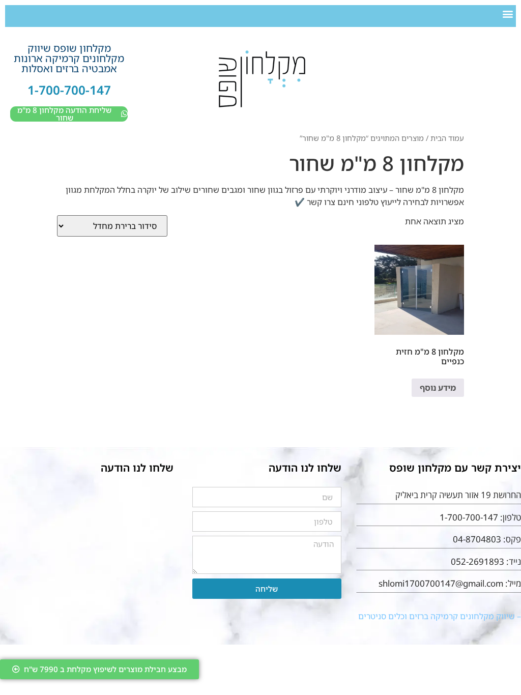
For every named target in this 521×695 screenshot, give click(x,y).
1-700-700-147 (69, 89)
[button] (507, 13)
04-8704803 (477, 539)
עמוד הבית (447, 138)
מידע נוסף (438, 387)
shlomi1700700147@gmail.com (441, 583)
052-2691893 (477, 561)
